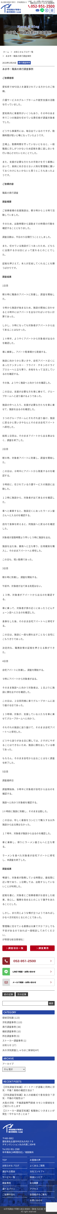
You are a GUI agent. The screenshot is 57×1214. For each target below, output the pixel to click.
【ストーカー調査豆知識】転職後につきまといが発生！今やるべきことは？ (28, 1112)
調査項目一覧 (16, 948)
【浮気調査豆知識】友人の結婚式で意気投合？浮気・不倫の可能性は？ (28, 1096)
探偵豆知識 (8, 1017)
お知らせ (6, 1045)
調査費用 (44, 948)
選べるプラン (8, 1188)
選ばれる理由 (8, 1171)
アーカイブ (8, 1063)
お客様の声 (35, 1160)
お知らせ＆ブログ (10, 1165)
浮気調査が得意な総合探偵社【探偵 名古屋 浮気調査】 (29, 1209)
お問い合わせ (36, 1200)
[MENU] (52, 10)
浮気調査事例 (9, 1022)
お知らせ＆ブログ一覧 (23, 51)
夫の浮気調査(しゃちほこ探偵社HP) (20, 1050)
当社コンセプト (37, 1171)
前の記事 (8, 994)
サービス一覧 (8, 1177)
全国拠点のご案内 (38, 1194)
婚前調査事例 (9, 1031)
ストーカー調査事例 (12, 1040)
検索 (51, 1003)
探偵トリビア (36, 1177)
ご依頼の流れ (8, 1194)
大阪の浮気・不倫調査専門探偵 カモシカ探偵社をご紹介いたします (28, 1104)
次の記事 (21, 994)
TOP (4, 1160)
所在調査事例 (9, 1035)
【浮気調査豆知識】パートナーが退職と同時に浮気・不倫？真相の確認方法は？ (28, 1088)
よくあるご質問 (37, 1165)
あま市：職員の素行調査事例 (18, 56)
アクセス (34, 1188)
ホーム (6, 51)
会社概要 (34, 1183)
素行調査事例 (9, 1026)
